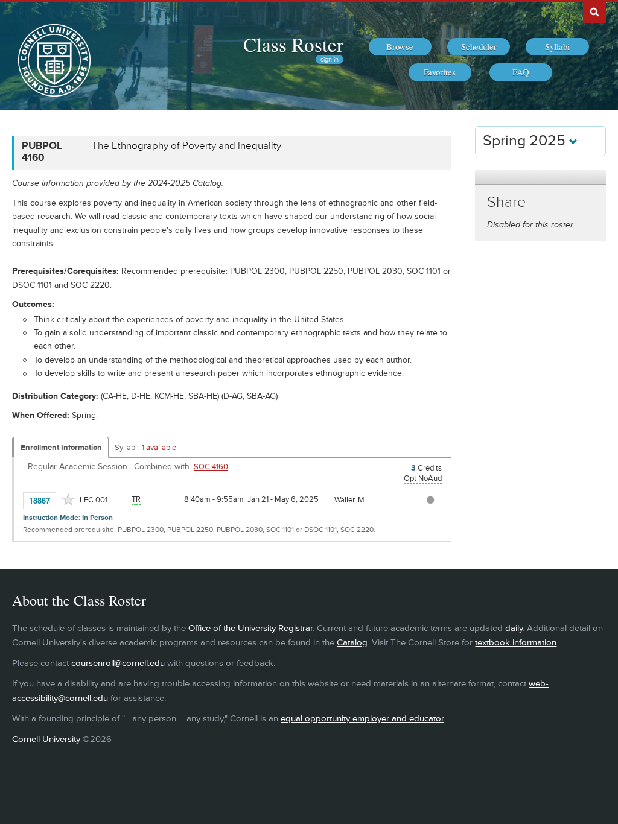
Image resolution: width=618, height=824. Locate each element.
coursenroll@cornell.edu (118, 663)
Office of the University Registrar (250, 628)
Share (506, 202)
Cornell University (46, 739)
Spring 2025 (526, 141)
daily (514, 628)
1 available (159, 447)
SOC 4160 (211, 467)
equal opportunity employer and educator (362, 718)
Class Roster (293, 44)
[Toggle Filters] (540, 177)
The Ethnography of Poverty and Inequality (186, 146)
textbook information (515, 642)
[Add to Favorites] (68, 499)
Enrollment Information (61, 447)
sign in (329, 59)
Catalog (352, 642)
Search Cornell (594, 11)
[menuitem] (400, 47)
